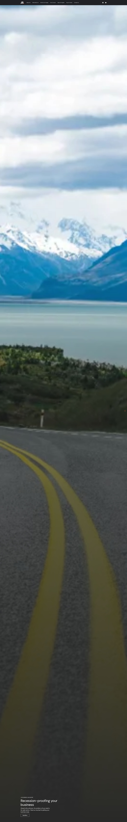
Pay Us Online (69, 2)
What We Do (35, 2)
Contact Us (76, 2)
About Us (28, 2)
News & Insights (61, 2)
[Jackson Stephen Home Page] (22, 3)
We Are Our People (44, 2)
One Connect (53, 2)
